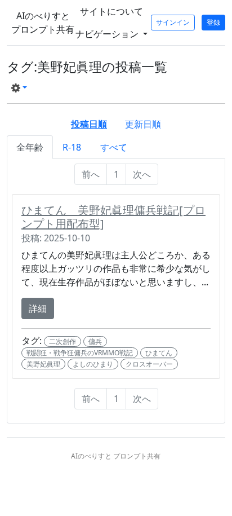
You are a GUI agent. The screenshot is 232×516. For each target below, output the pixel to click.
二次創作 (62, 341)
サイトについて (111, 11)
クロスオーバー (149, 364)
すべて (113, 147)
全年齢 (29, 147)
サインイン (173, 22)
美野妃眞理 (43, 364)
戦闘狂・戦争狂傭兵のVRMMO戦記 (79, 353)
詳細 (38, 308)
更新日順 (143, 124)
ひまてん (158, 353)
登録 (213, 22)
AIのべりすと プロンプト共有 (42, 23)
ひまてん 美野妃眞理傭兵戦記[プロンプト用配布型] (113, 216)
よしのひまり (93, 364)
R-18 (72, 147)
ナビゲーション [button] (108, 34)
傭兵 (95, 341)
